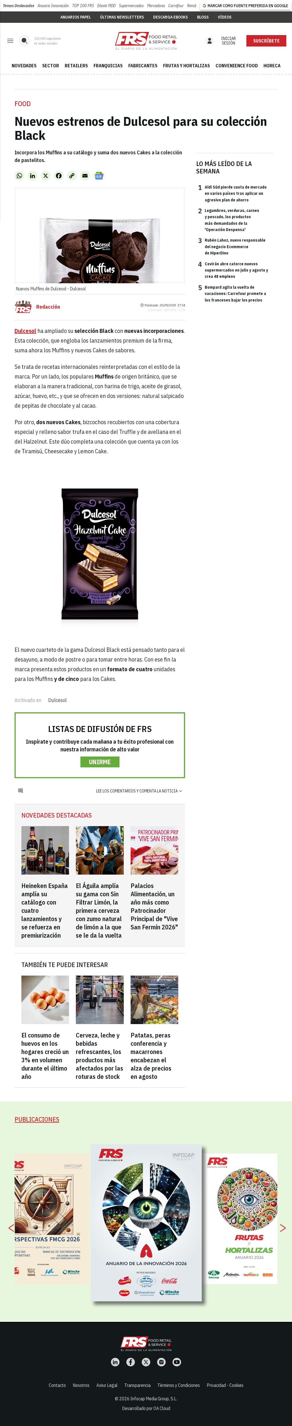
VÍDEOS (225, 17)
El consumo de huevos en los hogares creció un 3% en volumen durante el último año (45, 1056)
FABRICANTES (142, 65)
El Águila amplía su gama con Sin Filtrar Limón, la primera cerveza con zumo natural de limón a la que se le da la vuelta (99, 910)
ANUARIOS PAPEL (75, 17)
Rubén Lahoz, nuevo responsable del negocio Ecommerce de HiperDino (231, 246)
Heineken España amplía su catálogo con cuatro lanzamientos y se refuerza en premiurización (44, 910)
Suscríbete (266, 41)
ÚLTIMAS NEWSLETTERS (122, 17)
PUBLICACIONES (37, 1119)
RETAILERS (76, 65)
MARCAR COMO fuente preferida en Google (248, 5)
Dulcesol (57, 700)
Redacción (48, 307)
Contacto (57, 1385)
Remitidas (195, 5)
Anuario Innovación (53, 5)
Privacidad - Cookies (225, 1385)
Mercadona (156, 5)
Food (23, 103)
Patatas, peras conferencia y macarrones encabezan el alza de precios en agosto (151, 1056)
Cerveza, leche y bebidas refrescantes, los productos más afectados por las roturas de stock (99, 1056)
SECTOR (50, 65)
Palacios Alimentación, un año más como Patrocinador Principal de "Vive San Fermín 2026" (154, 906)
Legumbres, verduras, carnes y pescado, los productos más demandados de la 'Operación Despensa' (228, 219)
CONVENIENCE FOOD (237, 65)
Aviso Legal (106, 1385)
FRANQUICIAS (108, 65)
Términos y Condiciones (178, 1385)
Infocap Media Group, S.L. (153, 1398)
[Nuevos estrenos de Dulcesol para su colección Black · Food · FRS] (146, 41)
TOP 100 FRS (83, 5)
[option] (146, 1223)
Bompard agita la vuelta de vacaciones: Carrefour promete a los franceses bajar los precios (232, 293)
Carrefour (176, 5)
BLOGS (203, 17)
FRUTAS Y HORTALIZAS (186, 65)
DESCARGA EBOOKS (170, 17)
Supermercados (131, 5)
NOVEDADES (24, 65)
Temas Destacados (18, 5)
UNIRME (100, 762)
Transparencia (137, 1385)
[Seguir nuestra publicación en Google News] (99, 176)
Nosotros (81, 1385)
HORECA (272, 65)
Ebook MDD (106, 5)
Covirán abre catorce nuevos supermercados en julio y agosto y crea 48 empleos (233, 270)
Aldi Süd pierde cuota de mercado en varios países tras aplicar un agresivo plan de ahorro (232, 193)
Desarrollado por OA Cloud (146, 1408)
